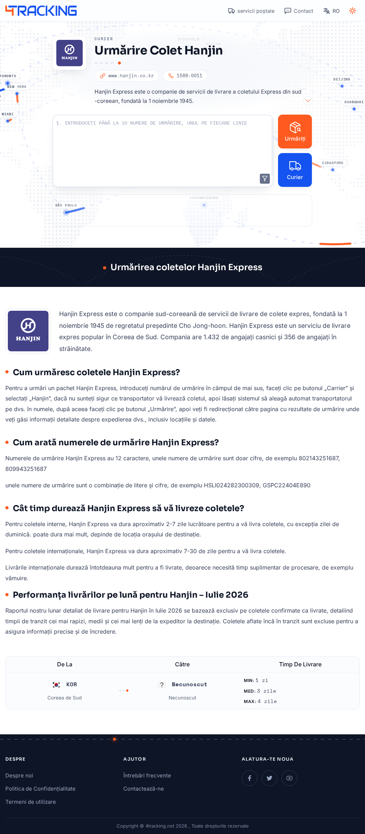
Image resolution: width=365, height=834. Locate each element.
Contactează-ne (143, 788)
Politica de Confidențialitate (40, 788)
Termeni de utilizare (30, 801)
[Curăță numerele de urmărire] (265, 179)
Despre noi (19, 775)
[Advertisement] (182, 210)
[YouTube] (289, 778)
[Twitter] (269, 778)
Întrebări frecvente (147, 775)
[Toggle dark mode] (352, 11)
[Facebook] (249, 778)
